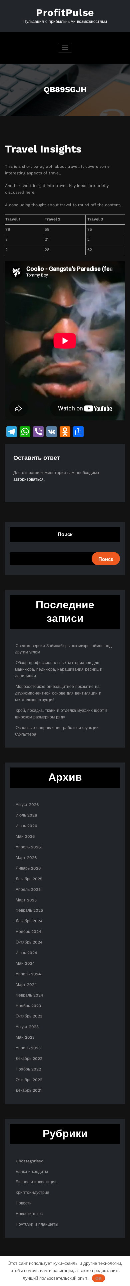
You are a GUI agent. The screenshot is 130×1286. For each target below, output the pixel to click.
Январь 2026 (28, 868)
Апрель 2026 (28, 847)
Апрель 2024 (28, 974)
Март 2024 (26, 984)
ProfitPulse (65, 12)
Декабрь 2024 (29, 921)
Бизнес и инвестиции (36, 1182)
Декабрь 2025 (29, 879)
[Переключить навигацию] (65, 48)
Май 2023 (25, 1037)
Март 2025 (26, 900)
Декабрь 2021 (29, 1090)
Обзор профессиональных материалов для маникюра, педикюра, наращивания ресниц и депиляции (58, 669)
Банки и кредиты (32, 1171)
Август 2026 (27, 804)
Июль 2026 (26, 815)
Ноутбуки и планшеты (37, 1224)
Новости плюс (29, 1213)
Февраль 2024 (29, 995)
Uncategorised (30, 1161)
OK (98, 1278)
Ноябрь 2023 (28, 1006)
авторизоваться (28, 479)
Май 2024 (25, 963)
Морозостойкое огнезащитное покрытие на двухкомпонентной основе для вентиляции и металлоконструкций (58, 693)
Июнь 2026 (26, 826)
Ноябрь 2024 (28, 931)
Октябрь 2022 (29, 1079)
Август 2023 (27, 1026)
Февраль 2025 (29, 910)
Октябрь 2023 (29, 1016)
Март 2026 (26, 857)
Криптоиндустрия (32, 1192)
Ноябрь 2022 (28, 1069)
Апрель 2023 (28, 1048)
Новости (24, 1203)
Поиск (65, 534)
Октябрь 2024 (29, 942)
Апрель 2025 (28, 889)
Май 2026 (25, 836)
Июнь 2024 (26, 952)
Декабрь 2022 (29, 1058)
